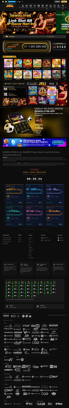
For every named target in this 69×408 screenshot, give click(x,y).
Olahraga (43, 7)
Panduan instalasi (39, 128)
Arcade (50, 7)
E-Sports (58, 7)
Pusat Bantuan (5, 243)
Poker (55, 7)
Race (35, 7)
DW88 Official (45, 237)
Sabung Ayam (62, 8)
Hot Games (23, 7)
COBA (34, 89)
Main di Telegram (12, 1)
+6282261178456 (46, 240)
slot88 (19, 163)
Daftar (64, 1)
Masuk (57, 1)
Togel (39, 7)
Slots (27, 7)
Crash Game (47, 8)
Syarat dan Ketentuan (7, 241)
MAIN (9, 63)
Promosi (19, 237)
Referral (19, 241)
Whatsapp (61, 240)
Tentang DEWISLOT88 (7, 237)
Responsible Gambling (7, 239)
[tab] (33, 83)
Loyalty (19, 239)
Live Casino (31, 7)
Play (9, 49)
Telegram (61, 237)
